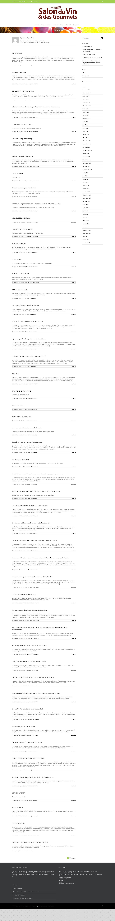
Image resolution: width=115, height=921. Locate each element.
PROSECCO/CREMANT (19, 72)
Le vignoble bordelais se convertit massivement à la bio (29, 356)
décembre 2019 (87, 160)
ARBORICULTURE (17, 405)
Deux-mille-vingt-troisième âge (22, 139)
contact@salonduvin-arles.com (33, 1)
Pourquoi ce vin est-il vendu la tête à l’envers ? (27, 742)
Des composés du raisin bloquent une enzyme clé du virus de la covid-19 (35, 540)
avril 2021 (85, 128)
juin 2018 (85, 211)
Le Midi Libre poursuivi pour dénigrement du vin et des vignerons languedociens (37, 474)
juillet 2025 (86, 96)
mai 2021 (85, 125)
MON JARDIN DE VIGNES (19, 289)
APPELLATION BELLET (19, 243)
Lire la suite (73, 65)
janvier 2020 (86, 157)
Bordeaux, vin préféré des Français (22, 156)
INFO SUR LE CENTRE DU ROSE (21, 391)
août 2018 (85, 204)
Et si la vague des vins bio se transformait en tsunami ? (29, 645)
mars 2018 (86, 220)
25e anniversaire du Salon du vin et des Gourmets (26, 892)
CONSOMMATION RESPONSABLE (22, 124)
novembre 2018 (87, 198)
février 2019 (86, 188)
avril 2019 (85, 182)
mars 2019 (86, 185)
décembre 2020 (87, 141)
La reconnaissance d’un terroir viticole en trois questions (29, 610)
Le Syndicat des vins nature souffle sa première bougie (29, 661)
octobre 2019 (86, 166)
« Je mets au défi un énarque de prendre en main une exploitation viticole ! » (36, 107)
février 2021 (86, 134)
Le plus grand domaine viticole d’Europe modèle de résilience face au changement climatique (41, 558)
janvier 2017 (86, 243)
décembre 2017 (87, 230)
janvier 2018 (86, 227)
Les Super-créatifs (50, 906)
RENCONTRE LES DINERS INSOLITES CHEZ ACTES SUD (28, 758)
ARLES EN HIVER (17, 807)
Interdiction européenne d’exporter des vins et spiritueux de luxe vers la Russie (36, 204)
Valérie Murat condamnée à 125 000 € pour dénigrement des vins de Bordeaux (36, 491)
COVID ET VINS (16, 259)
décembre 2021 (87, 118)
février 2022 (86, 115)
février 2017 (86, 239)
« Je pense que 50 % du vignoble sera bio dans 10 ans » (29, 339)
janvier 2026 (86, 90)
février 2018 (86, 224)
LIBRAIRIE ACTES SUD (19, 793)
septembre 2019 (87, 169)
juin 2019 (85, 176)
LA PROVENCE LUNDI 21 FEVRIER (22, 229)
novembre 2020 (87, 144)
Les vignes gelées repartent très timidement (25, 305)
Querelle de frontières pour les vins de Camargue (27, 442)
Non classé (29, 65)
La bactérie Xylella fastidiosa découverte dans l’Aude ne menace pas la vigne (36, 693)
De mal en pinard (17, 173)
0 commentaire (35, 65)
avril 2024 (85, 99)
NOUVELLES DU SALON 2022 (21, 218)
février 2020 (86, 153)
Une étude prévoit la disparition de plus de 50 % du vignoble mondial (33, 777)
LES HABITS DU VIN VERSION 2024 (23, 91)
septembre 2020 (87, 150)
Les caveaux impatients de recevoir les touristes (27, 428)
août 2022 (85, 109)
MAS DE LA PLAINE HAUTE (20, 274)
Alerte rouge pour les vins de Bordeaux (24, 726)
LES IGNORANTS (17, 53)
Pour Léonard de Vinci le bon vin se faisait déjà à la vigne (30, 842)
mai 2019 (85, 179)
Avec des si (15, 373)
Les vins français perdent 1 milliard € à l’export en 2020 (29, 505)
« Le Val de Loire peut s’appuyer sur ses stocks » (27, 321)
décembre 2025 (87, 93)
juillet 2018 (86, 208)
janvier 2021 (86, 137)
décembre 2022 (87, 105)
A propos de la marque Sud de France (23, 188)
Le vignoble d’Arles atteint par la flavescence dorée (27, 709)
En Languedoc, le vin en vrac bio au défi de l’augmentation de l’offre (33, 677)
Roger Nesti (16, 65)
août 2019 (85, 172)
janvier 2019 (86, 192)
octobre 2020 (86, 147)
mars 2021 (86, 131)
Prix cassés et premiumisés (20, 459)
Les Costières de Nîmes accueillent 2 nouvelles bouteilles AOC (31, 523)
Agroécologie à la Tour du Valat (22, 416)
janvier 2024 (86, 102)
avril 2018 (85, 217)
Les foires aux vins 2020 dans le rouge (24, 594)
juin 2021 (85, 121)
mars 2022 (86, 112)
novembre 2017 (87, 233)
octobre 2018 (86, 201)
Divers (84, 73)
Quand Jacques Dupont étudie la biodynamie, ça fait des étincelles (32, 577)
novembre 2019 (87, 163)
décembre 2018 (87, 195)
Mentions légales (35, 906)
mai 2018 (85, 214)
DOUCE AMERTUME (18, 823)
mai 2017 (85, 236)
